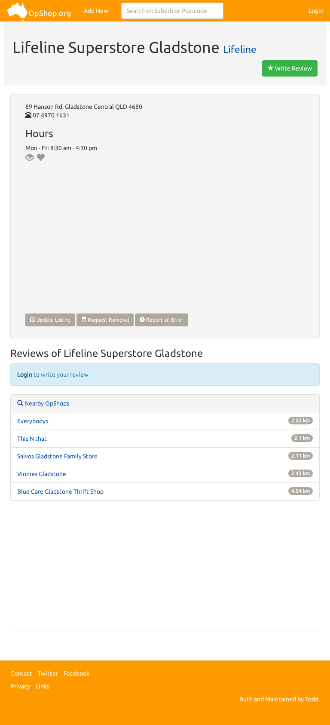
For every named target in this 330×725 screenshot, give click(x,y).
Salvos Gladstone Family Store (57, 456)
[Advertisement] (165, 570)
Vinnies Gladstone (41, 473)
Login (316, 10)
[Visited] (29, 157)
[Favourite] (40, 157)
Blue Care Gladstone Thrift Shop (60, 491)
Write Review (293, 68)
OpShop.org (49, 13)
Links (42, 686)
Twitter (48, 673)
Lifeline (240, 49)
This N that (32, 438)
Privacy (20, 686)
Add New (96, 10)
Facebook (76, 673)
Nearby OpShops (46, 403)
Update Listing (52, 320)
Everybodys (32, 421)
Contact (21, 673)
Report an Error (164, 320)
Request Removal (107, 320)
